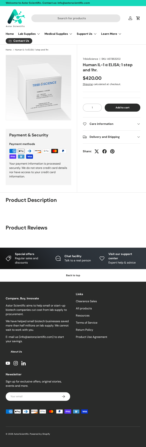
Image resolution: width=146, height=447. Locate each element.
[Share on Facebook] (104, 151)
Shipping (88, 84)
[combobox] (76, 18)
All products (84, 308)
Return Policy (84, 330)
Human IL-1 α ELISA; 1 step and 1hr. (32, 50)
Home (10, 34)
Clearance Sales (86, 301)
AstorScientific (21, 434)
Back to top (73, 275)
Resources (83, 315)
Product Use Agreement (91, 337)
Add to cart (122, 107)
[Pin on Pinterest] (112, 151)
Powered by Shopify (40, 434)
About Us (16, 351)
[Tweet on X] (97, 151)
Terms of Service (86, 323)
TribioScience (90, 58)
